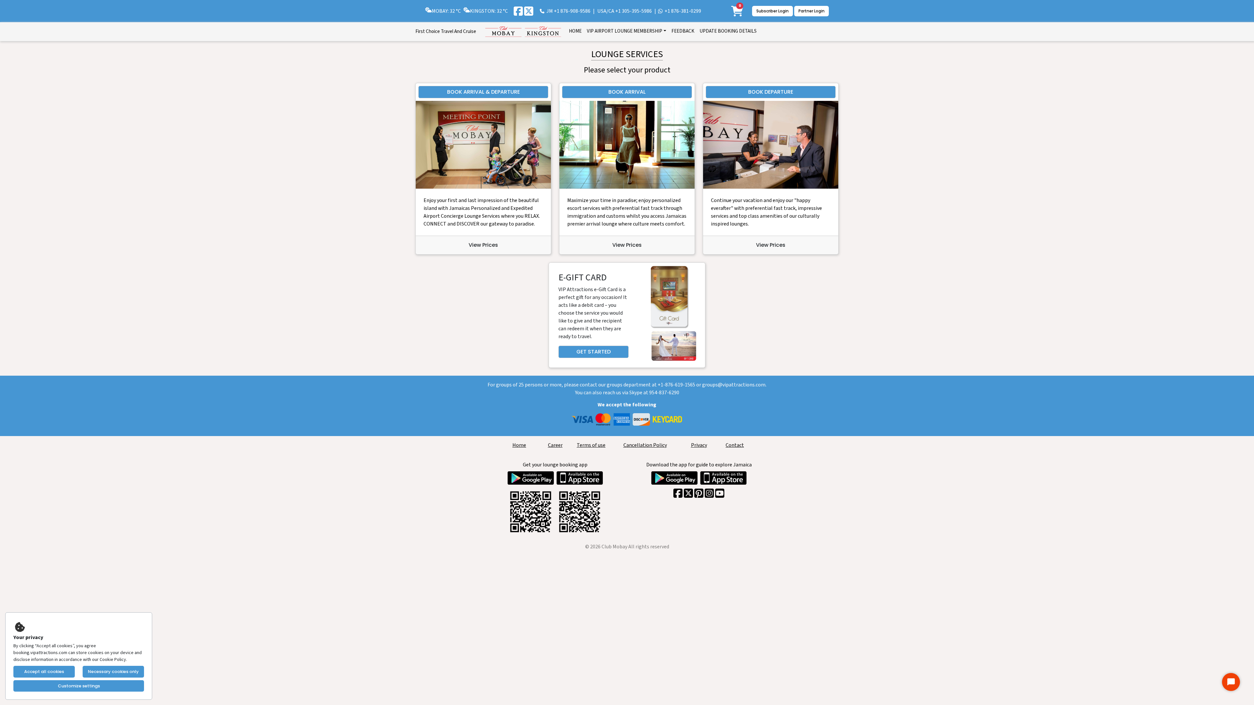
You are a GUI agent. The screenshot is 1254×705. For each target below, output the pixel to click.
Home (519, 445)
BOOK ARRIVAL (627, 92)
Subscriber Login (772, 11)
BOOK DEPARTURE (770, 92)
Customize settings (79, 686)
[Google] (699, 493)
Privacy (699, 445)
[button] (626, 32)
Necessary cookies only (113, 671)
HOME (575, 31)
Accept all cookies (44, 671)
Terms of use (591, 445)
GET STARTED (593, 351)
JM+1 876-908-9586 (568, 11)
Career (555, 445)
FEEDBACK (682, 31)
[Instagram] (709, 493)
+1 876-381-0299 (683, 11)
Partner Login (811, 11)
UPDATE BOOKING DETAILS (728, 31)
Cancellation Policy (645, 445)
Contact (735, 445)
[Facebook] (518, 11)
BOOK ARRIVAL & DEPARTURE (483, 92)
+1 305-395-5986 (633, 11)
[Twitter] (528, 11)
